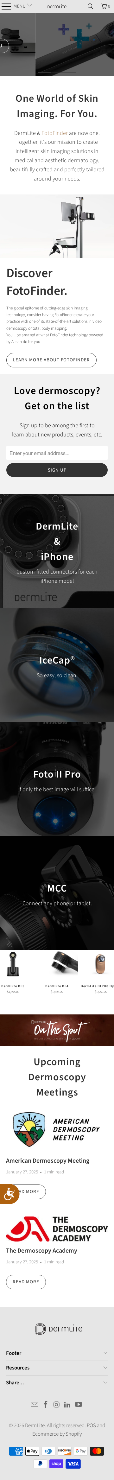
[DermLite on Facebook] (45, 1405)
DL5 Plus (57, 44)
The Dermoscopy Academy (41, 1250)
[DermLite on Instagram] (56, 1405)
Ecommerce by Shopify (57, 1434)
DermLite (35, 1425)
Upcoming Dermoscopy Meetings (57, 1077)
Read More (26, 1191)
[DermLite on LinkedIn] (68, 1405)
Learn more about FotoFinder (51, 360)
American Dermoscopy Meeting (47, 1160)
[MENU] (4, 6)
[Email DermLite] (35, 1405)
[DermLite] (57, 6)
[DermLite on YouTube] (79, 1405)
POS (91, 1425)
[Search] (91, 6)
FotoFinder (54, 133)
